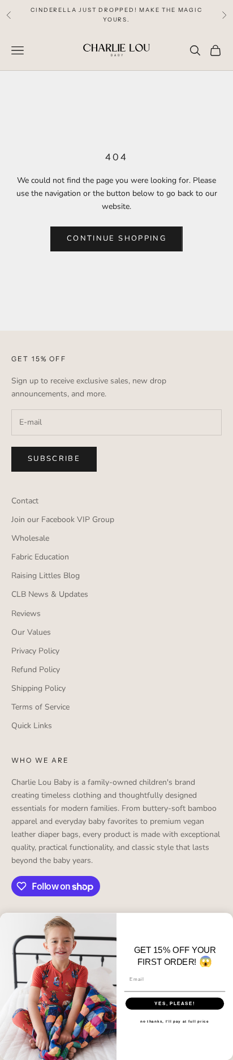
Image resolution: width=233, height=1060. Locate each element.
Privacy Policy (35, 651)
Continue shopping (116, 238)
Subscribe (54, 459)
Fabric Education (40, 557)
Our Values (31, 632)
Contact (24, 500)
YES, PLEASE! (174, 1003)
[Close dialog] (226, 919)
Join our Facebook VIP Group (62, 519)
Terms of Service (40, 707)
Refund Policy (35, 669)
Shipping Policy (38, 688)
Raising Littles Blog (45, 575)
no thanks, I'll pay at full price (174, 1021)
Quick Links (31, 725)
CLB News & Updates (49, 594)
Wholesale (30, 538)
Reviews (26, 613)
